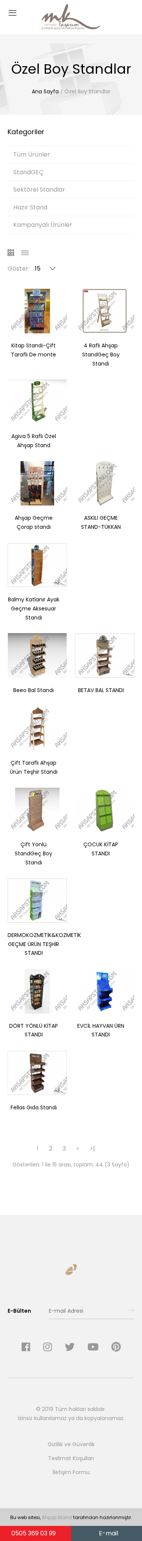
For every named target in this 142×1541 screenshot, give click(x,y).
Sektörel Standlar (39, 189)
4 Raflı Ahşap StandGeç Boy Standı (101, 354)
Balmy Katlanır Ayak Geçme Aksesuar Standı (33, 608)
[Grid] (14, 254)
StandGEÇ (28, 172)
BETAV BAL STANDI (101, 690)
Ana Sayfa (45, 91)
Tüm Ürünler (31, 154)
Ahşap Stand (57, 1517)
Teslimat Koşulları (71, 1458)
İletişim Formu (71, 1472)
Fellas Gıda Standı (34, 1107)
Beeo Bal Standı (33, 690)
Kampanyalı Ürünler (42, 224)
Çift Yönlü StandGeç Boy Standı (33, 853)
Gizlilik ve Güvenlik (71, 1444)
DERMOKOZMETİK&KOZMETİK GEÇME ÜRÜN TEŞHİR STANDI (44, 944)
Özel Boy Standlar (87, 91)
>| (92, 1148)
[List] (27, 254)
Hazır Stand (30, 207)
